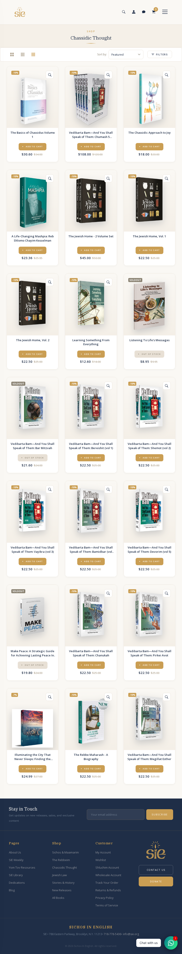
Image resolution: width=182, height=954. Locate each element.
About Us (15, 852)
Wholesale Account (108, 875)
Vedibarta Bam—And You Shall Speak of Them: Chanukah (91, 653)
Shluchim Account (107, 867)
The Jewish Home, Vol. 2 (32, 340)
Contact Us (156, 869)
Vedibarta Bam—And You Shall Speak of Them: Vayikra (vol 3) (32, 549)
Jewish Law (59, 875)
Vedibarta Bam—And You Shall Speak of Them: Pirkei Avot (149, 653)
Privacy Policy (104, 898)
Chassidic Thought (64, 867)
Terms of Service (106, 905)
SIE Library (16, 875)
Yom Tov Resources (22, 867)
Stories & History (63, 883)
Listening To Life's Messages (149, 340)
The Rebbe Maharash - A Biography (91, 757)
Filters (162, 54)
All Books (58, 898)
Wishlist (100, 860)
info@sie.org (131, 934)
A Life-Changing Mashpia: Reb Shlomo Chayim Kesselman (33, 238)
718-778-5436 (112, 934)
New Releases (61, 890)
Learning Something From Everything (90, 342)
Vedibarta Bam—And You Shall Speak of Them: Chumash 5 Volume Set (91, 135)
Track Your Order (106, 883)
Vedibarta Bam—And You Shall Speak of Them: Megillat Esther (149, 757)
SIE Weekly (16, 860)
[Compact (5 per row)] (33, 54)
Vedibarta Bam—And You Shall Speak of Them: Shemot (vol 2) (149, 446)
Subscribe (160, 814)
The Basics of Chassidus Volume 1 (32, 135)
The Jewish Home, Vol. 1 (149, 236)
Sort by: (102, 54)
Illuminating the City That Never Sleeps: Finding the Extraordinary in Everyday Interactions (32, 757)
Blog (12, 890)
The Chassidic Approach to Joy (149, 133)
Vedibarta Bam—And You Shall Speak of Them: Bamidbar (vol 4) (91, 549)
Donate (156, 881)
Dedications (17, 883)
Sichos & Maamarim (65, 852)
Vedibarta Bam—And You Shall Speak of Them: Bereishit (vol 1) (91, 446)
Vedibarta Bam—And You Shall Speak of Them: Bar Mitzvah (32, 446)
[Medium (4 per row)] (23, 54)
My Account (103, 852)
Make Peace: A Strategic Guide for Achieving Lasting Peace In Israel (32, 653)
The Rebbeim (61, 860)
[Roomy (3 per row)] (12, 54)
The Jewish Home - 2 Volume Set (90, 236)
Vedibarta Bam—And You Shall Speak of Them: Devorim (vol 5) (149, 549)
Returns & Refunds (108, 890)
